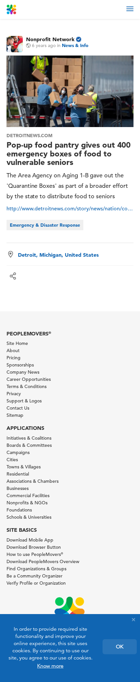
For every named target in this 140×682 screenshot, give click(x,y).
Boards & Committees (29, 445)
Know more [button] (50, 666)
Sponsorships (20, 365)
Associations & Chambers (33, 481)
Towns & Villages (24, 467)
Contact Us (18, 408)
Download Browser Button (34, 547)
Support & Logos (24, 401)
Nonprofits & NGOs (27, 503)
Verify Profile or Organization (36, 583)
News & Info (75, 45)
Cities (12, 460)
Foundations (19, 510)
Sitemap (15, 415)
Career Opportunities (29, 379)
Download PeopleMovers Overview (43, 561)
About (13, 350)
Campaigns (18, 452)
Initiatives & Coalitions (29, 438)
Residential (18, 474)
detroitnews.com (29, 135)
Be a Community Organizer (35, 576)
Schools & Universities (29, 517)
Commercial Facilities (28, 495)
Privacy (14, 394)
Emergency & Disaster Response (45, 225)
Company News (23, 372)
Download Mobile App (30, 540)
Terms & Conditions (27, 386)
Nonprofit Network (50, 39)
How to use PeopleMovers (35, 554)
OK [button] (119, 646)
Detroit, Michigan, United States (58, 255)
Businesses (18, 488)
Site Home (17, 343)
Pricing (14, 358)
